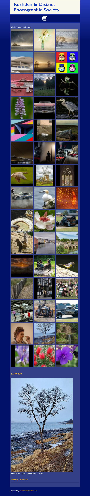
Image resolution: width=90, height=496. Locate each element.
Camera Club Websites (28, 491)
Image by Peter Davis (19, 480)
